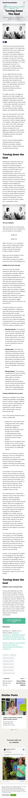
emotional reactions (8, 664)
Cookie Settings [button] (5, 795)
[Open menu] (24, 2)
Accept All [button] (13, 795)
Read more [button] (6, 755)
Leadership (12, 8)
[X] (6, 42)
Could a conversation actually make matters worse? (14, 621)
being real (6, 655)
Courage (15, 6)
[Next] (24, 713)
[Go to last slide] (4, 713)
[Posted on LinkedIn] (23, 749)
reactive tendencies (8, 670)
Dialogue (21, 6)
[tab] (11, 729)
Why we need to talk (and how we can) (7, 682)
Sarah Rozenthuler (9, 17)
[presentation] (14, 706)
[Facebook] (4, 42)
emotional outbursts (8, 661)
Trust (17, 8)
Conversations (8, 6)
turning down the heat (9, 673)
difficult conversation (8, 658)
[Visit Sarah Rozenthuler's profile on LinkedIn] (5, 750)
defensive (13, 655)
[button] (3, 765)
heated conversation (8, 667)
